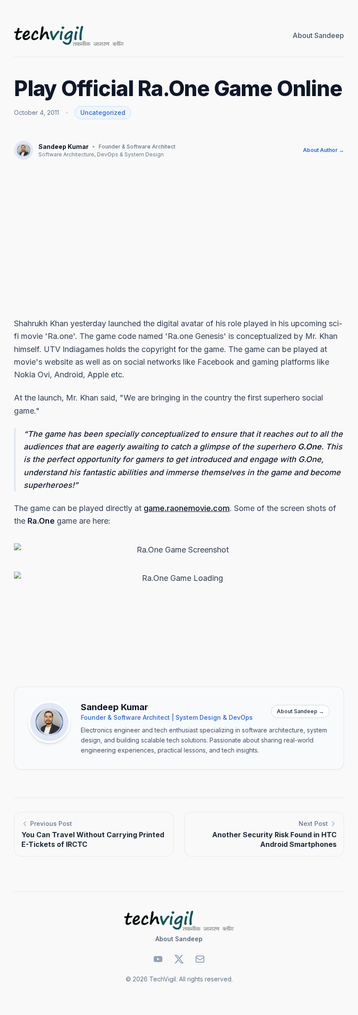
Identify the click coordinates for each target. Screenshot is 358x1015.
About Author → (323, 150)
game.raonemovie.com (187, 508)
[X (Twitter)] (179, 959)
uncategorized (102, 112)
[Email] (200, 959)
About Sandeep (318, 35)
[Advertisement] (179, 238)
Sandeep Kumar (63, 146)
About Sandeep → (300, 711)
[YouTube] (158, 959)
